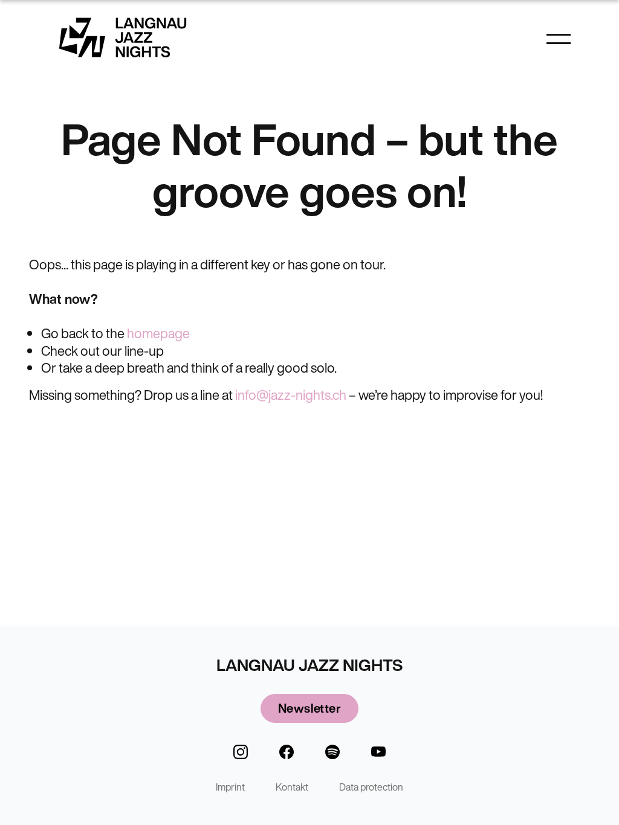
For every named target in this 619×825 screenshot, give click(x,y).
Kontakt (292, 787)
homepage (158, 333)
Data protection (371, 787)
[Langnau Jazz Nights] (122, 37)
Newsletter (309, 708)
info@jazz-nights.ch (290, 395)
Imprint (230, 787)
